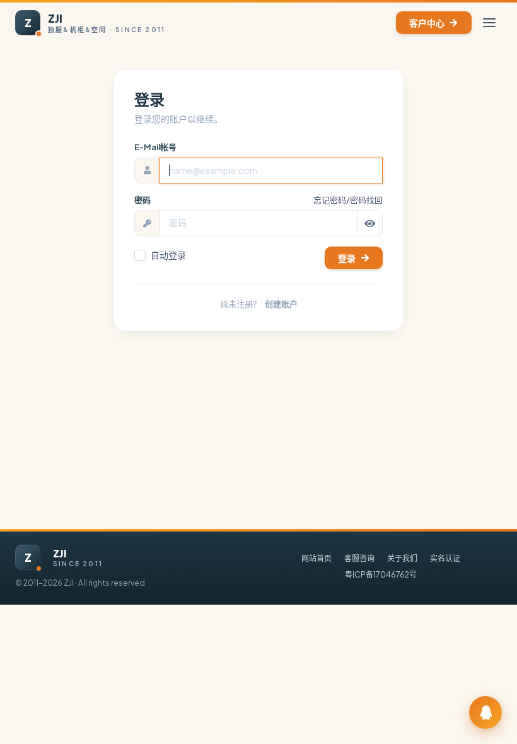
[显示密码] (370, 223)
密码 (142, 200)
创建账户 (281, 304)
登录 (347, 258)
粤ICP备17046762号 (381, 574)
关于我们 (402, 558)
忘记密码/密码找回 (348, 200)
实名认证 (445, 558)
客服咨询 (359, 558)
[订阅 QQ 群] (485, 712)
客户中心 (426, 22)
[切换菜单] (489, 22)
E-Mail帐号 (155, 147)
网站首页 (316, 558)
